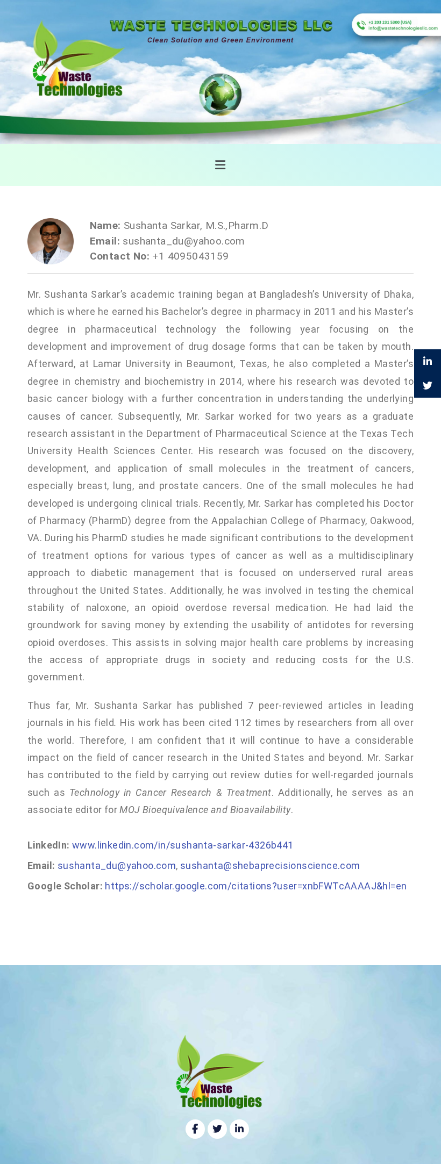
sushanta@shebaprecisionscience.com (270, 865)
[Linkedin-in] (239, 1129)
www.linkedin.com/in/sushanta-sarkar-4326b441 (183, 845)
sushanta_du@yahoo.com (117, 865)
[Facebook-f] (195, 1129)
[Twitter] (217, 1129)
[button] (220, 165)
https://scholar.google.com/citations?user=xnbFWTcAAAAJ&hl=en (256, 886)
